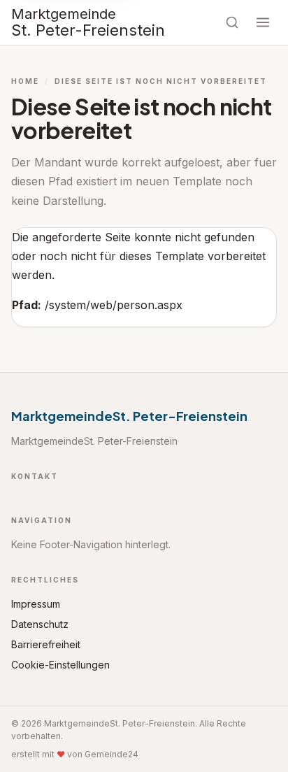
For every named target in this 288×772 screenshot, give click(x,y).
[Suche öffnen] (232, 22)
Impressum (35, 604)
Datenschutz (40, 624)
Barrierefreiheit (45, 644)
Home (25, 81)
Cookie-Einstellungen (60, 665)
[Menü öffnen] (263, 22)
